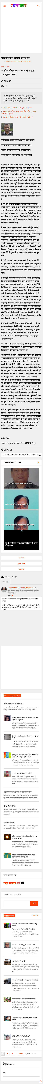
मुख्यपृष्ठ (21, 569)
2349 (21, 1054)
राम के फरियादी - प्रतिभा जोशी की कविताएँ (23, 999)
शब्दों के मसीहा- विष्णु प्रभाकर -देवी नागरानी (24, 945)
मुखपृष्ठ (4, 1072)
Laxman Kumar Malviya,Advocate (20, 588)
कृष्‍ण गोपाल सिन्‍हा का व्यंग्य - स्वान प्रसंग (18, 484)
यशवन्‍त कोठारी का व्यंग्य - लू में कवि (16, 504)
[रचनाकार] (18, 6)
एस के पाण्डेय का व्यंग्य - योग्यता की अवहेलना (17, 117)
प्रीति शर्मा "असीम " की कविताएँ (20, 1036)
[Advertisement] (21, 31)
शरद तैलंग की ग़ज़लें (9, 822)
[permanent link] (6, 86)
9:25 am (36, 588)
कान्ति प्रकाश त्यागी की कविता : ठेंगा (13, 704)
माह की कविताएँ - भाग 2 (18, 961)
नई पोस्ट (21, 558)
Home (2, 66)
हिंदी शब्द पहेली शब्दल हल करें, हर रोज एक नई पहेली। (19, 61)
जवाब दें (9, 596)
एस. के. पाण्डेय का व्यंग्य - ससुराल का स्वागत (17, 108)
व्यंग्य (8, 66)
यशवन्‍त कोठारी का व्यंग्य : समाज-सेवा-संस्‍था (19, 525)
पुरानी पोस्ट (21, 563)
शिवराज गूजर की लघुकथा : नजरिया (22, 773)
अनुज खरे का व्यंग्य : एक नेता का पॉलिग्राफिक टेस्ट (18, 792)
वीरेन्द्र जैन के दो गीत (9, 806)
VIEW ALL (35, 915)
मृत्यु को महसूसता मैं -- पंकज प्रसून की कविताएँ (25, 980)
